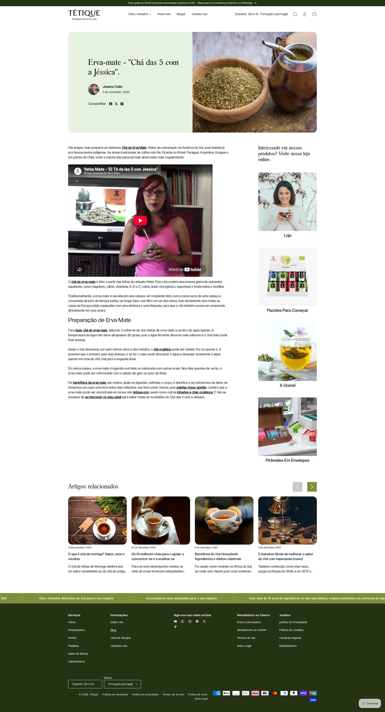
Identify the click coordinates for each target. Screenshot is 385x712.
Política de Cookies (291, 630)
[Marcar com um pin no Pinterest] (122, 103)
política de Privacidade (293, 622)
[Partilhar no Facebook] (110, 103)
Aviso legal (201, 698)
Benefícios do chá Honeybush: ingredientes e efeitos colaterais (218, 556)
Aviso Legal (244, 645)
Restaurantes (76, 630)
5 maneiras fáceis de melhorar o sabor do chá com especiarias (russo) (285, 556)
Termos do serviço (173, 694)
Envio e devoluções (249, 622)
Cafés (72, 622)
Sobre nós (116, 622)
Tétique (93, 694)
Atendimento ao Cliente (251, 630)
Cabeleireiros (76, 661)
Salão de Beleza (78, 653)
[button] (139, 14)
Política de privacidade (145, 694)
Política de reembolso (115, 694)
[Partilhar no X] (116, 103)
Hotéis (72, 638)
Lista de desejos (120, 638)
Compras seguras (290, 638)
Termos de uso (246, 638)
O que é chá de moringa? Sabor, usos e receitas (96, 556)
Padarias (73, 645)
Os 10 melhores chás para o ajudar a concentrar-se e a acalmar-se (158, 556)
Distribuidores (288, 645)
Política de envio (198, 694)
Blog (113, 630)
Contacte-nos (118, 645)
